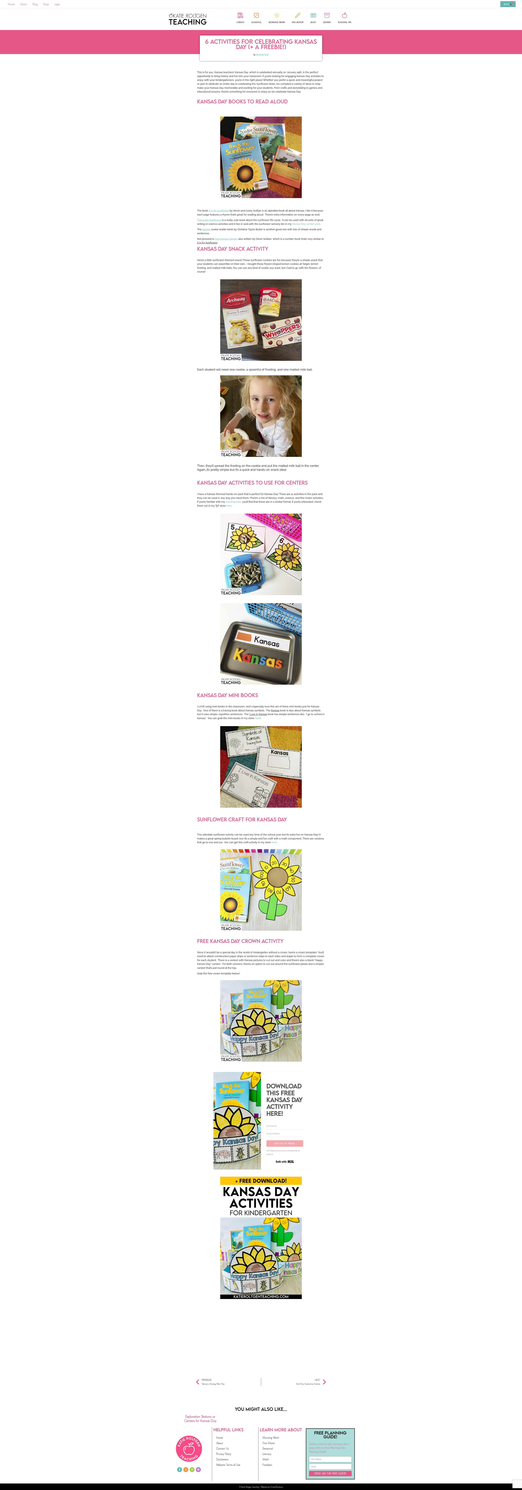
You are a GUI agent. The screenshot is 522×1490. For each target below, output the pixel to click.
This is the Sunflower (209, 220)
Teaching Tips (345, 22)
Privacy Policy (223, 1454)
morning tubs (233, 501)
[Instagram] (185, 1469)
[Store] (198, 1469)
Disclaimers (222, 1459)
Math (313, 22)
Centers (327, 22)
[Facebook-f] (179, 1469)
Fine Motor (298, 22)
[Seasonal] (256, 15)
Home (11, 4)
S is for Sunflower (219, 210)
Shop (46, 4)
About (23, 4)
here (229, 505)
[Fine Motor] (297, 15)
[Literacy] (240, 15)
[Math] (313, 15)
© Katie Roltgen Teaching (249, 1487)
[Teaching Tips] (344, 15)
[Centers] (327, 15)
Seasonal (256, 22)
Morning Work (277, 22)
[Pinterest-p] (192, 1469)
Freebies (267, 1464)
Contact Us (222, 1448)
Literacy (241, 22)
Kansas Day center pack (306, 224)
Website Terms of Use (228, 1464)
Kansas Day (262, 55)
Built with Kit (285, 1161)
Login (57, 4)
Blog (35, 4)
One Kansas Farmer (226, 238)
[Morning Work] (276, 15)
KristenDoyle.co (277, 1487)
